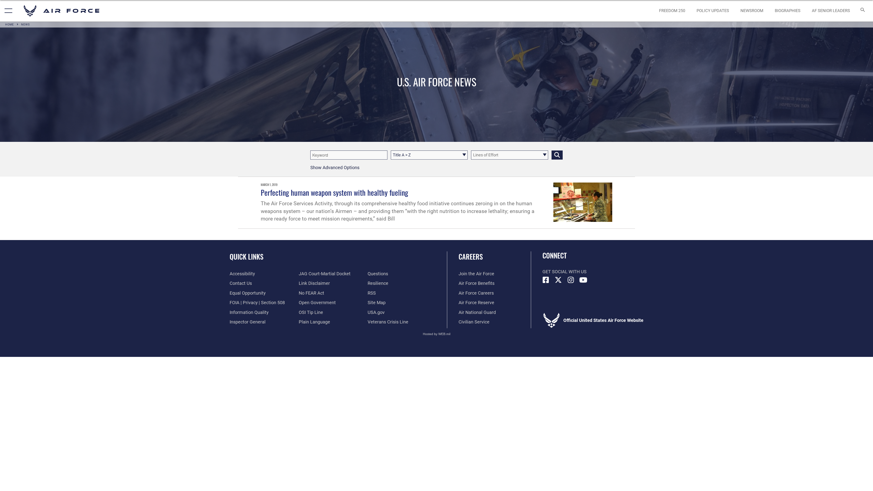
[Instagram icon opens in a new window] (570, 280)
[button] (7, 11)
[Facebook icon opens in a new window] (545, 280)
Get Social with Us (564, 271)
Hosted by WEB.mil (436, 334)
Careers (471, 256)
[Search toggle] (862, 10)
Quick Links (246, 256)
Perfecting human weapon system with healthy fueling (334, 192)
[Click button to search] (557, 155)
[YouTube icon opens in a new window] (583, 280)
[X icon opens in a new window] (558, 280)
